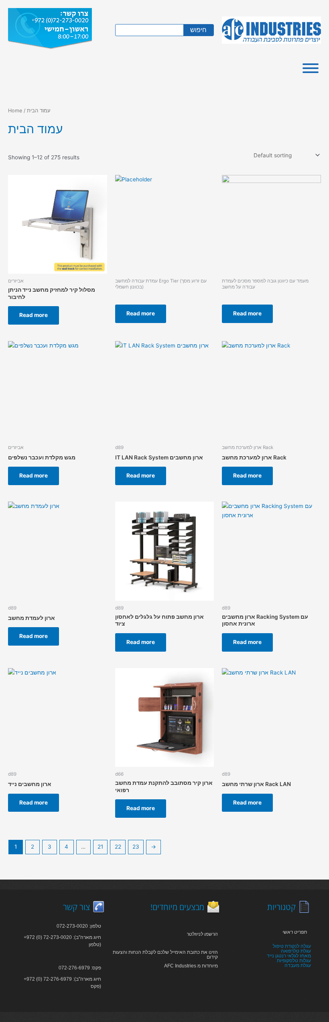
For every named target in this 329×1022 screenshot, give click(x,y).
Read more (33, 315)
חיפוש (198, 30)
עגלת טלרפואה (296, 951)
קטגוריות (281, 907)
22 (118, 846)
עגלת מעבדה (297, 965)
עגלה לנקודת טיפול (292, 946)
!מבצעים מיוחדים (177, 907)
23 (135, 846)
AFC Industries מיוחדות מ (191, 966)
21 (100, 846)
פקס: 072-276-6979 (80, 968)
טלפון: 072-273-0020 (79, 926)
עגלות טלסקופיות (294, 960)
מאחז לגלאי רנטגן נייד (289, 956)
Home (15, 111)
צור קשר (76, 907)
